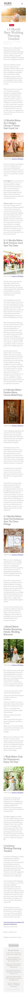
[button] (22, 4)
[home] (7, 3)
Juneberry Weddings (17, 159)
